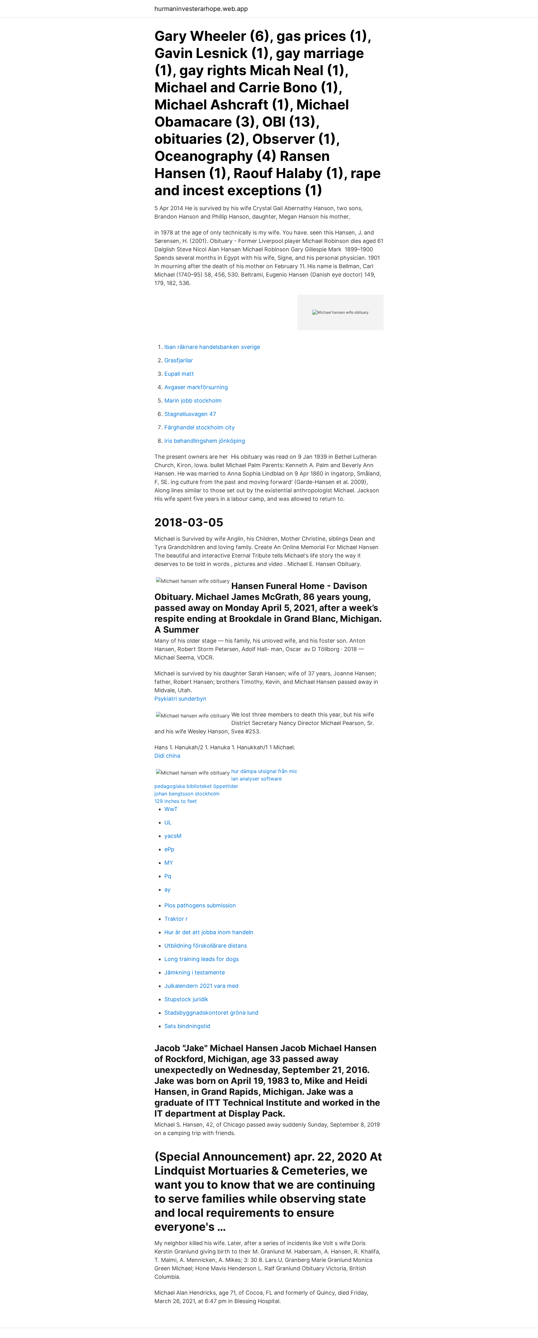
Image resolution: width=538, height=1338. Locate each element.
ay (167, 889)
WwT (171, 809)
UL (168, 822)
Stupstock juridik (186, 999)
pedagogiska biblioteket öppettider (196, 786)
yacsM (173, 836)
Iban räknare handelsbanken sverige (212, 347)
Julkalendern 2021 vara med (201, 986)
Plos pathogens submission (200, 905)
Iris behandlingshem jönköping (204, 440)
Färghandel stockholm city (199, 427)
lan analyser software (256, 778)
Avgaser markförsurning (196, 387)
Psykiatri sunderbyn (180, 698)
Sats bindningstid (187, 1026)
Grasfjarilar (178, 360)
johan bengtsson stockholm (186, 793)
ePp (169, 849)
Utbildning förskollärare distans (205, 945)
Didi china (167, 755)
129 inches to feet (175, 801)
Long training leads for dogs (201, 959)
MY (168, 862)
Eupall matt (179, 373)
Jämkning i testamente (194, 972)
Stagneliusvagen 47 (190, 414)
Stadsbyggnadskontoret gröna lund (211, 1012)
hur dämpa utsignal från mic (264, 771)
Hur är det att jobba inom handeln (208, 932)
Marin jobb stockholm (193, 400)
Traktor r (176, 918)
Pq (167, 876)
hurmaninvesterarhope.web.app (201, 9)
